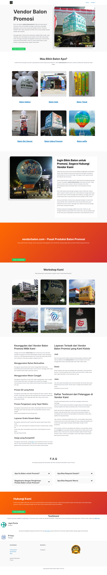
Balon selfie (82, 141)
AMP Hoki (97, 518)
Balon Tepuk (82, 102)
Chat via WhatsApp (18, 49)
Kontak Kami (13, 551)
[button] (95, 2)
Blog (11, 553)
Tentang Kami (13, 549)
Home (87, 2)
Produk (93, 2)
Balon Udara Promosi (53, 141)
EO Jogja (47, 531)
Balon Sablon (25, 102)
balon (32, 441)
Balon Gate (53, 102)
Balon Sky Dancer (25, 141)
